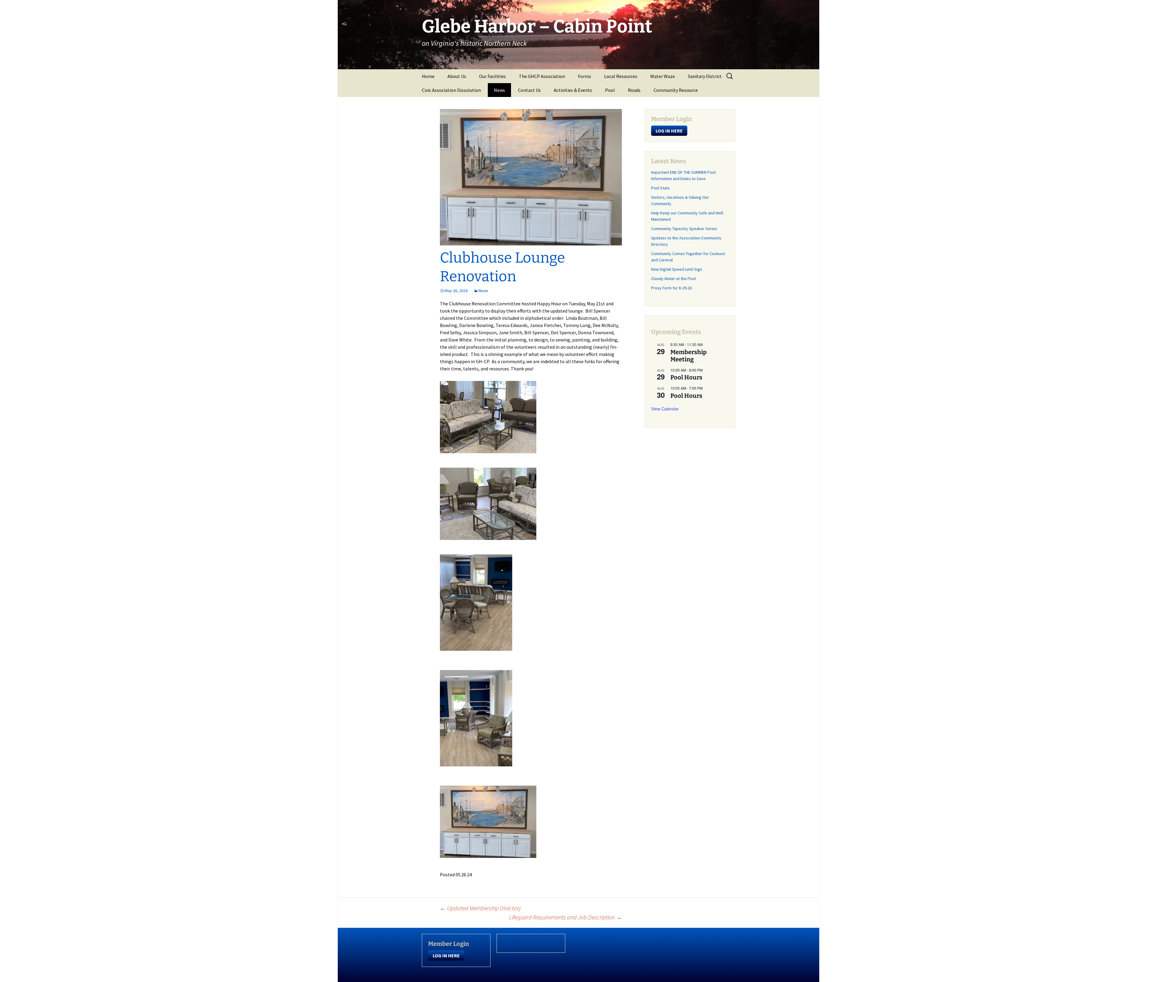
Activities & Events (573, 90)
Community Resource (676, 90)
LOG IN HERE (669, 131)
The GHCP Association (542, 76)
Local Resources (620, 76)
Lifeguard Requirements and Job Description (565, 917)
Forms (584, 76)
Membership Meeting (688, 355)
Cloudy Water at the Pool (673, 278)
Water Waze (662, 76)
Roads (634, 90)
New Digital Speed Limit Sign (676, 269)
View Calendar (665, 409)
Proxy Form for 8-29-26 (671, 288)
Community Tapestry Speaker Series (684, 228)
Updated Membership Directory (480, 908)
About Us (456, 76)
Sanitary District (705, 76)
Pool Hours (686, 377)
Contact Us (529, 90)
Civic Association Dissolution (451, 90)
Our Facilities (492, 76)
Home (428, 76)
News (499, 90)
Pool (610, 90)
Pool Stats (660, 188)
